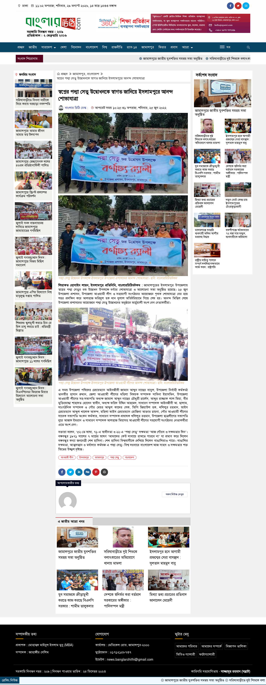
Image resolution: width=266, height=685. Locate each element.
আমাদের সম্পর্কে (211, 646)
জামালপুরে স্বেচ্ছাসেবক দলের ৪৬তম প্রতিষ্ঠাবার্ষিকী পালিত (33, 163)
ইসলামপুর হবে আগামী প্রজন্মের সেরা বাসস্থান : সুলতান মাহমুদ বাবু (165, 558)
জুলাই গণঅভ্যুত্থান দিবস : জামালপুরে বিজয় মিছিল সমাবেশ (31, 261)
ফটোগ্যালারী (207, 654)
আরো (185, 47)
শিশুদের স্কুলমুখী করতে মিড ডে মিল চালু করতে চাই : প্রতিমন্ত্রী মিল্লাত (33, 326)
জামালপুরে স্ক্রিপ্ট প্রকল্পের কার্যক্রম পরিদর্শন (31, 194)
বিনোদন (76, 47)
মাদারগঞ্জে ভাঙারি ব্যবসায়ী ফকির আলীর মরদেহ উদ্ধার (206, 233)
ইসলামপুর (84, 457)
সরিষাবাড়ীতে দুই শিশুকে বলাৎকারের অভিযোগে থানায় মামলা (218, 59)
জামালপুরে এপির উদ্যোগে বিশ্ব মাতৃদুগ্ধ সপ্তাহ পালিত (34, 294)
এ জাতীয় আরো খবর (71, 521)
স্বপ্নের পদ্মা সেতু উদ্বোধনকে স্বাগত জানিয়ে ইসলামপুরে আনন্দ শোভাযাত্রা (101, 78)
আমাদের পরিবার (186, 646)
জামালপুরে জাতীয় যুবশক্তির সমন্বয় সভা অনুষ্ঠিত (143, 59)
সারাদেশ (46, 47)
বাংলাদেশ (92, 47)
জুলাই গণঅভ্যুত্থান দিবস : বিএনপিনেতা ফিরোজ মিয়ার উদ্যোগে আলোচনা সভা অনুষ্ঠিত (32, 394)
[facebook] (230, 5)
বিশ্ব (104, 47)
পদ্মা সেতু (114, 457)
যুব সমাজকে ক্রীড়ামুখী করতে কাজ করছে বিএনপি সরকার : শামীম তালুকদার (76, 600)
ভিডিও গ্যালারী (185, 654)
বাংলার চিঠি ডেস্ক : (76, 108)
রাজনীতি (116, 47)
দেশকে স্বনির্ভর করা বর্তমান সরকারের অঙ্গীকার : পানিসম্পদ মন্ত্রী (122, 600)
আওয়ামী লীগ (67, 457)
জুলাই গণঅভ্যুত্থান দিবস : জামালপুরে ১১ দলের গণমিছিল (33, 359)
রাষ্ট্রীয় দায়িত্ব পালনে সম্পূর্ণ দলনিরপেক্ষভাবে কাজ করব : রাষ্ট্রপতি (207, 263)
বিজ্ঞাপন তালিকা (236, 646)
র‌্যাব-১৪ (132, 47)
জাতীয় (33, 47)
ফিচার (162, 47)
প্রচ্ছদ (21, 47)
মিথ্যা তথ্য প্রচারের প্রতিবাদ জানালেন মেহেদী (205, 203)
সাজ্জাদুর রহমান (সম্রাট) (235, 671)
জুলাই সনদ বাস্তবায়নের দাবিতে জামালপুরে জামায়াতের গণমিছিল (29, 227)
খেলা (63, 47)
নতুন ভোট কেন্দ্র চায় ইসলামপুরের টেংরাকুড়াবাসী (236, 203)
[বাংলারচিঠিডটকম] (53, 26)
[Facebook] (62, 472)
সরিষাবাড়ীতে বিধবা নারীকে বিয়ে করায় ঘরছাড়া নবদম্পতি (33, 102)
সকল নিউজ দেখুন (175, 494)
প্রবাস (174, 47)
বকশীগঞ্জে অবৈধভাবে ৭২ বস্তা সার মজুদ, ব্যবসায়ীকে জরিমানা (237, 233)
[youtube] (245, 5)
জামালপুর (148, 47)
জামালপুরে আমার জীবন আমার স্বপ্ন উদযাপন (30, 133)
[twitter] (238, 5)
